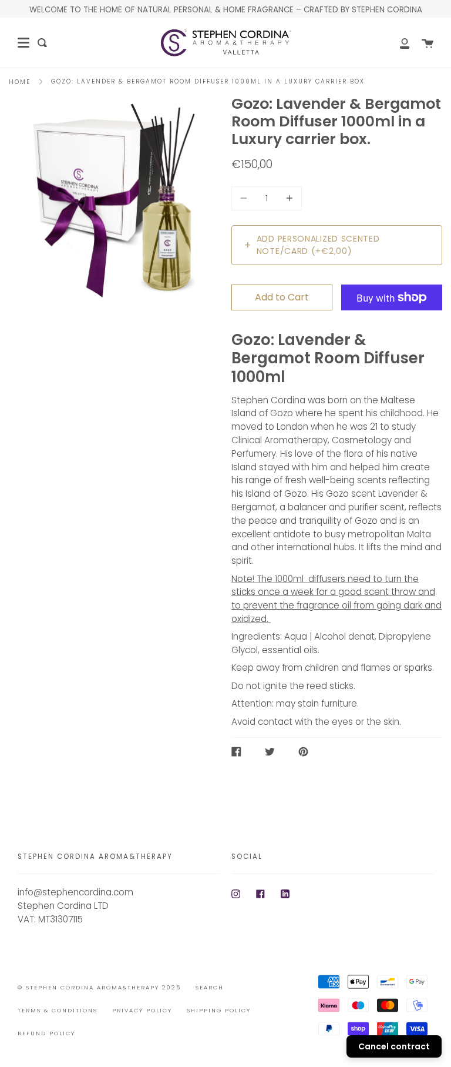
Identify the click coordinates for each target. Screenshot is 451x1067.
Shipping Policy (219, 1010)
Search (210, 987)
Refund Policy (46, 1033)
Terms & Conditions (57, 1010)
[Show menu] (23, 43)
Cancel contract (394, 1046)
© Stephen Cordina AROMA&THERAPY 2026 (99, 987)
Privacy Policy (142, 1010)
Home (20, 82)
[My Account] (398, 43)
